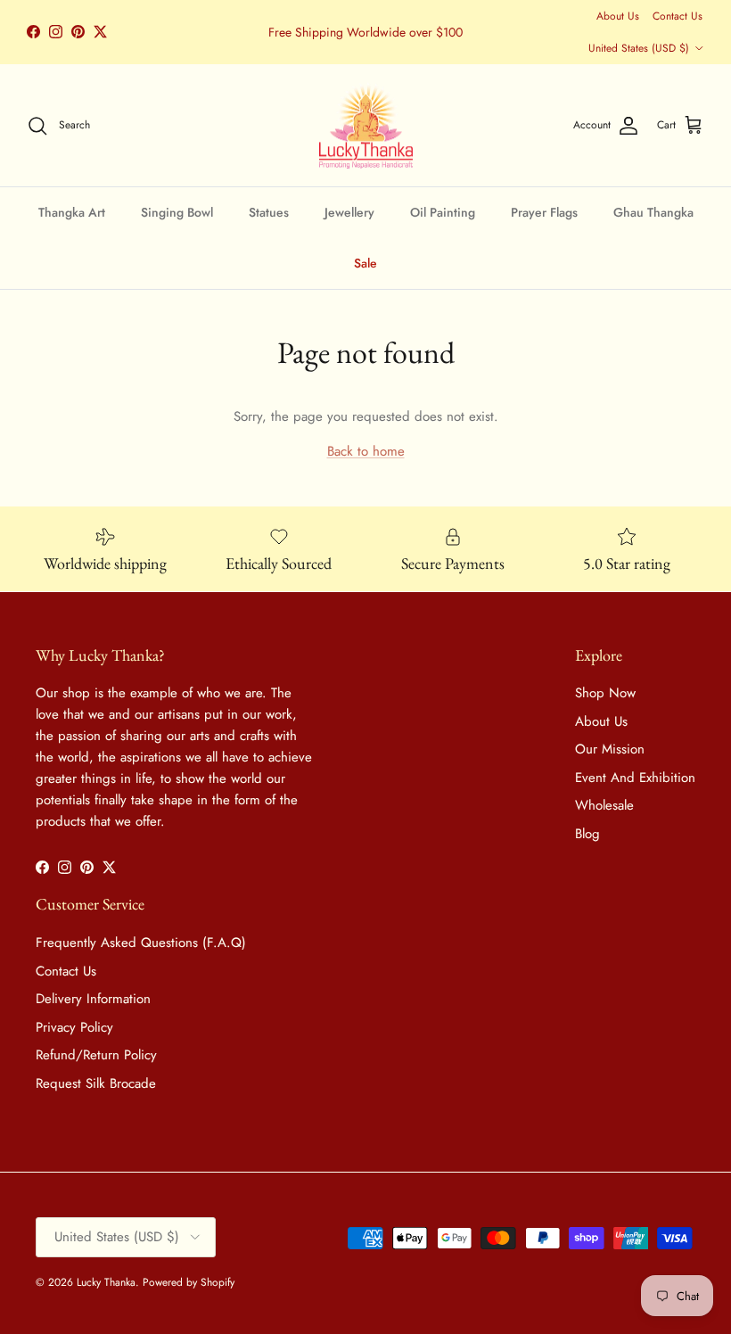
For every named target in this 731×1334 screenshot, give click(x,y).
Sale (365, 263)
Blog (587, 834)
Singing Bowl (177, 212)
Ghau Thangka (653, 212)
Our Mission (610, 749)
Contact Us (677, 16)
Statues (269, 212)
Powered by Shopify (188, 1282)
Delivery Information (93, 999)
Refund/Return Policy (96, 1055)
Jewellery (349, 212)
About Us (617, 16)
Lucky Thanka (106, 1282)
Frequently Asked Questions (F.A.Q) (141, 942)
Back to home (366, 451)
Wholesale (604, 805)
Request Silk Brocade (96, 1083)
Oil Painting (442, 212)
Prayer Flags (544, 212)
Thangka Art (71, 212)
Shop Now (605, 693)
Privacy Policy (74, 1027)
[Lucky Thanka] (366, 125)
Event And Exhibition (635, 777)
